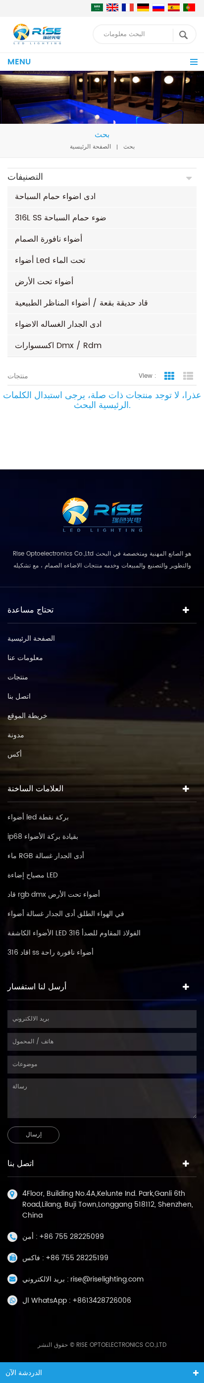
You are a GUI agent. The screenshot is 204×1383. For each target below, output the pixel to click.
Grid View (169, 376)
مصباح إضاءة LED (32, 875)
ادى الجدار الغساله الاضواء (58, 324)
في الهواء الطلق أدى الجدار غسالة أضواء (65, 914)
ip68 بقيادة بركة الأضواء (42, 836)
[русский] (158, 7)
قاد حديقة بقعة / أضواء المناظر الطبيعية (81, 303)
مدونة (15, 735)
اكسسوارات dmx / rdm (58, 345)
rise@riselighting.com (107, 1279)
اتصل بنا (19, 696)
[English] (112, 7)
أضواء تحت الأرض (44, 281)
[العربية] (97, 7)
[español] (174, 7)
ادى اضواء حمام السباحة (55, 196)
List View (188, 376)
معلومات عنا (25, 658)
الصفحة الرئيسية (90, 147)
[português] (189, 7)
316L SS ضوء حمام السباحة (60, 217)
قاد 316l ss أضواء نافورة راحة (50, 952)
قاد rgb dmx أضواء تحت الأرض (53, 894)
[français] (128, 7)
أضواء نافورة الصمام (48, 239)
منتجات (17, 677)
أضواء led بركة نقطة (38, 817)
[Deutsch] (143, 7)
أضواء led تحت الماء (50, 260)
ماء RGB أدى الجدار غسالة (45, 856)
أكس (14, 754)
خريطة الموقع (27, 715)
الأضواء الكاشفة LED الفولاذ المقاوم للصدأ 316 (74, 933)
